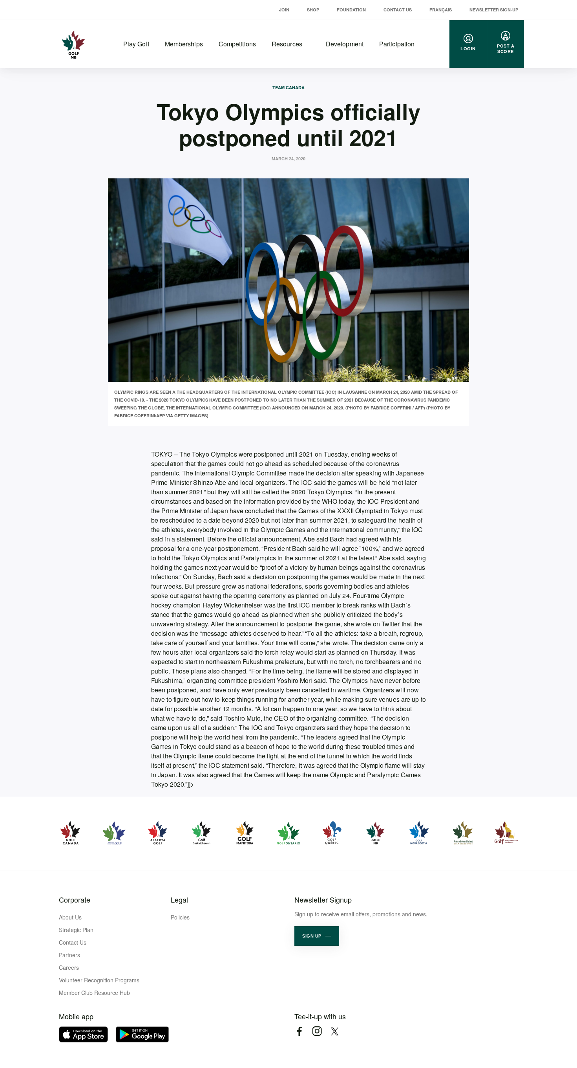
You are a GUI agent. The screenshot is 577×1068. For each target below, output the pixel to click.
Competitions (237, 43)
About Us (70, 917)
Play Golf (136, 43)
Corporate (74, 899)
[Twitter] (335, 1031)
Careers (69, 967)
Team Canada (288, 87)
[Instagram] (317, 1031)
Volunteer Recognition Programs (99, 980)
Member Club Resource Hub (94, 992)
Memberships (184, 43)
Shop (313, 10)
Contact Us (397, 10)
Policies (180, 917)
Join (284, 10)
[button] (316, 936)
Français (440, 10)
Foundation (351, 10)
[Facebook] (299, 1031)
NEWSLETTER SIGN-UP (493, 10)
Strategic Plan (76, 930)
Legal (179, 899)
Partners (69, 955)
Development (344, 43)
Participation (396, 43)
